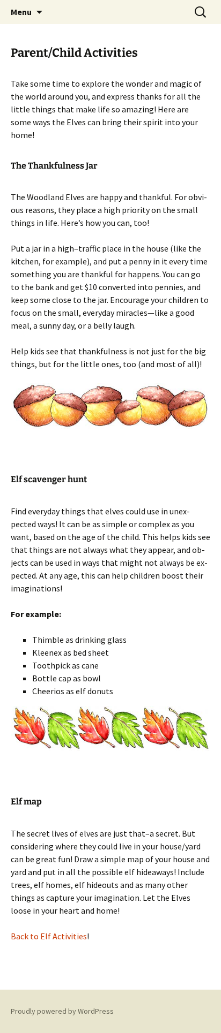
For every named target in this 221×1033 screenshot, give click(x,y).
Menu (21, 11)
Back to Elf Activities (49, 936)
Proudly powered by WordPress (62, 1011)
